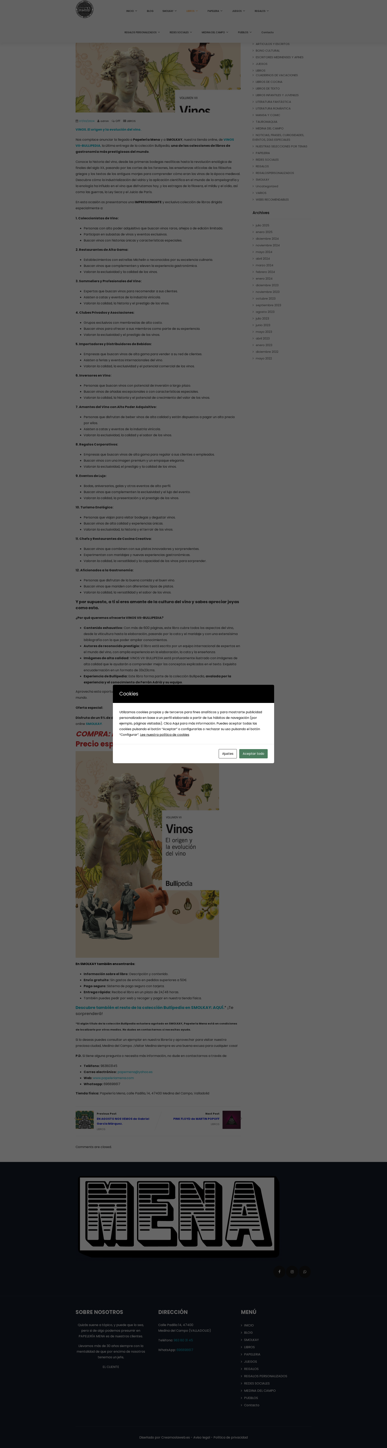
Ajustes (227, 753)
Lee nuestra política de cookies (164, 734)
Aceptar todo (253, 753)
